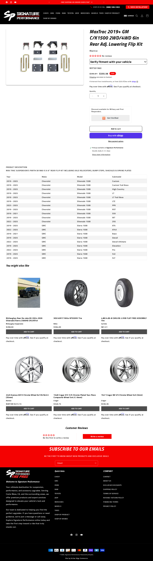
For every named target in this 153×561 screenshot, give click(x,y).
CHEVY (57, 476)
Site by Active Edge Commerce (76, 558)
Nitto (55, 324)
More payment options (115, 141)
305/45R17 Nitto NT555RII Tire (68, 318)
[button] (46, 13)
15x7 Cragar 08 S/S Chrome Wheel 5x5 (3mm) (122, 395)
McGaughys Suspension (14, 324)
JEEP (56, 497)
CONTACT (106, 476)
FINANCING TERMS (110, 502)
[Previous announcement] (49, 2)
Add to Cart (29, 332)
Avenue (8, 401)
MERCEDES (59, 502)
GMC (56, 481)
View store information (101, 154)
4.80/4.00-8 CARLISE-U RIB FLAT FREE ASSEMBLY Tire (124, 319)
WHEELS (58, 506)
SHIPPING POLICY (110, 489)
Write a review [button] (97, 436)
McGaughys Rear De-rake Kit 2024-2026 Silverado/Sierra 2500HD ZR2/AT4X (24, 319)
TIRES (57, 510)
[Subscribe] (95, 463)
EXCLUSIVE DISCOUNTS (112, 485)
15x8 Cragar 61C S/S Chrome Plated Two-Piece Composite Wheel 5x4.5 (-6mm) (75, 396)
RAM (56, 489)
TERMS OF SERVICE (111, 493)
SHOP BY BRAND (61, 518)
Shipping (93, 77)
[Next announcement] (104, 2)
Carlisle (104, 324)
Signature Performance (72, 555)
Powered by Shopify (86, 555)
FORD (57, 485)
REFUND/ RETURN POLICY (113, 497)
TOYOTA (58, 493)
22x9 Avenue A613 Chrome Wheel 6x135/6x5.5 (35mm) (27, 396)
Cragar (56, 401)
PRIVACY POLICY (109, 506)
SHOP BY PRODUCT (62, 514)
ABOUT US (107, 481)
